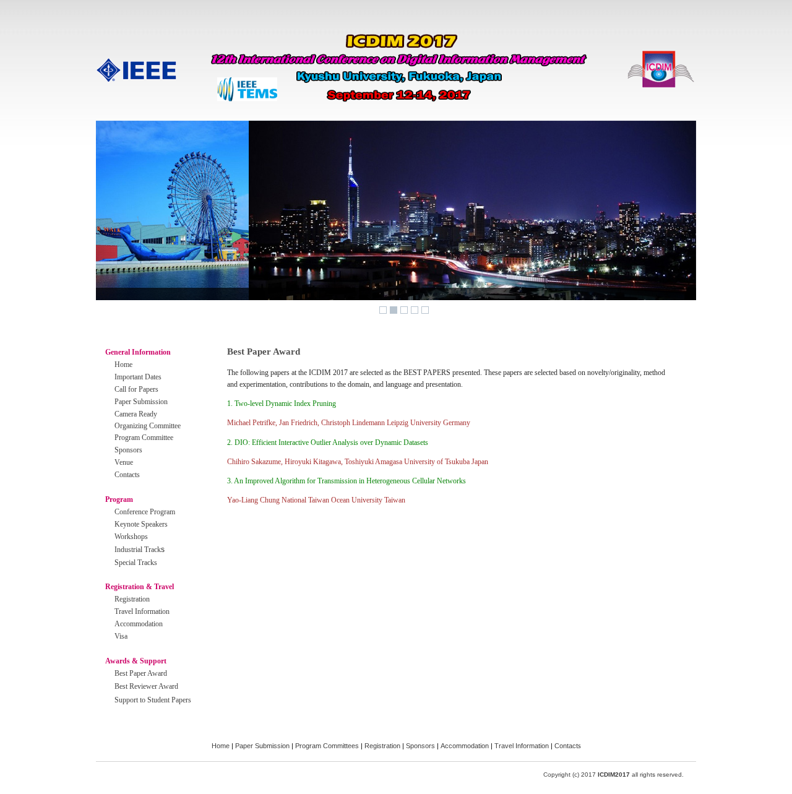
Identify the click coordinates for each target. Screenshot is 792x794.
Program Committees (327, 745)
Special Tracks (135, 562)
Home (123, 364)
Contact (566, 745)
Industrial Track (137, 549)
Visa (120, 636)
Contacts (127, 474)
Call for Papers (136, 389)
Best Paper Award (140, 673)
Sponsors (128, 450)
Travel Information (142, 611)
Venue (123, 462)
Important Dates (137, 377)
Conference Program (144, 511)
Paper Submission (141, 401)
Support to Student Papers (152, 700)
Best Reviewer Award (146, 686)
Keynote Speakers (141, 524)
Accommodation (138, 623)
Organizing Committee (147, 425)
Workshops (131, 536)
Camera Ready (135, 414)
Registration (132, 599)
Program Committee (143, 437)
